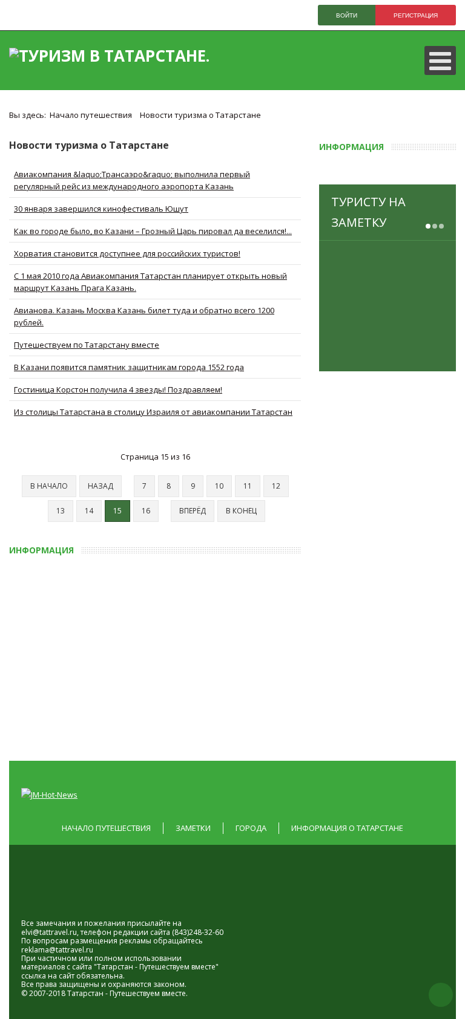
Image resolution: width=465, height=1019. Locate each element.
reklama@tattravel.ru (57, 950)
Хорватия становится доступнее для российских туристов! (127, 253)
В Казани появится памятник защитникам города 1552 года (129, 367)
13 (60, 511)
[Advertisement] (237, 654)
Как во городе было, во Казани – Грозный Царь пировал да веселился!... (153, 231)
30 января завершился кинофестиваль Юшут (101, 208)
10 (219, 486)
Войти (346, 15)
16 (146, 511)
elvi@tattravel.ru (49, 932)
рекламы (135, 941)
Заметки (193, 827)
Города (251, 827)
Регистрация (416, 15)
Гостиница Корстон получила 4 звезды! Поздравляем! (118, 389)
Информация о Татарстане (347, 827)
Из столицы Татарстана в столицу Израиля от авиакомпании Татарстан (153, 411)
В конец (241, 511)
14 (89, 511)
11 (247, 486)
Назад (100, 486)
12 (276, 486)
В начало (49, 486)
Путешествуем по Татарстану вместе (86, 344)
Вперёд (192, 511)
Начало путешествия (106, 827)
